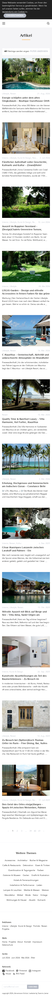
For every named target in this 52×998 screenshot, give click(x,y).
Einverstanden (14, 16)
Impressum (37, 942)
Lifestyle (5, 94)
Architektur (22, 861)
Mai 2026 (25, 958)
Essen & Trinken (42, 865)
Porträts (36, 926)
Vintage (43, 895)
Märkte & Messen (32, 890)
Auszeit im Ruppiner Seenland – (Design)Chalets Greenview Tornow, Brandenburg (22, 229)
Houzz (8, 974)
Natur (35, 895)
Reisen (13, 94)
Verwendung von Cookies (13, 12)
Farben (40, 870)
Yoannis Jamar (43, 993)
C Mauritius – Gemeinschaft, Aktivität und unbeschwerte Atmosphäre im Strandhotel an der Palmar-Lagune (25, 358)
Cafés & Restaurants (11, 865)
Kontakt (27, 942)
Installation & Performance (22, 885)
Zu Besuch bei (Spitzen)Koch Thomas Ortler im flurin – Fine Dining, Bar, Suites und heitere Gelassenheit (24, 743)
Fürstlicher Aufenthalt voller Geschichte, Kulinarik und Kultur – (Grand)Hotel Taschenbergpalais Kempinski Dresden (24, 165)
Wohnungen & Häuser (17, 900)
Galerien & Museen (12, 875)
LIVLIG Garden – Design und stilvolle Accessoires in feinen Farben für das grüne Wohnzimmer (26, 293)
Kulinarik (41, 900)
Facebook (9, 971)
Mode (28, 895)
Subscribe (32, 987)
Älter (33, 958)
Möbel (20, 895)
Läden (39, 885)
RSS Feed (19, 974)
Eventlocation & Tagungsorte (21, 870)
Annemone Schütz (21, 993)
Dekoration (28, 865)
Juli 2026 (6, 958)
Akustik (32, 900)
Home (4, 942)
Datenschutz (7, 945)
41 (39, 831)
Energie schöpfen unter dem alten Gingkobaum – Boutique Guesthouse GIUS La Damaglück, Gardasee (25, 101)
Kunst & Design (24, 158)
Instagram (36, 971)
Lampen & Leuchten (12, 890)
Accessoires (10, 861)
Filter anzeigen (39, 51)
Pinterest (23, 971)
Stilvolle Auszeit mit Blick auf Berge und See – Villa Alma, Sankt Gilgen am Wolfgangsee (24, 615)
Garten (26, 875)
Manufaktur (10, 895)
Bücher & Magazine (38, 861)
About (20, 942)
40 (35, 831)
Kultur (18, 543)
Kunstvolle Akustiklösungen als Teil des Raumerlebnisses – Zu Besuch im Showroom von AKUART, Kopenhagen (24, 679)
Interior (5, 158)
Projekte (5, 929)
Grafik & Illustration (40, 875)
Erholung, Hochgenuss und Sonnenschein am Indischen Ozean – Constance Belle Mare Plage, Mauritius (25, 486)
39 (30, 831)
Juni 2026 (15, 958)
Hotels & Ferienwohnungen (26, 880)
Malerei (45, 890)
